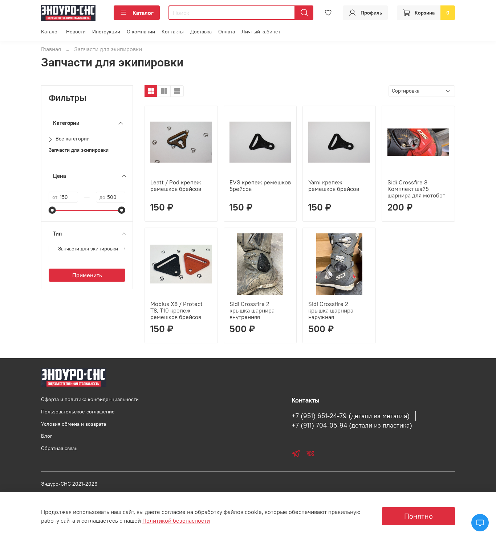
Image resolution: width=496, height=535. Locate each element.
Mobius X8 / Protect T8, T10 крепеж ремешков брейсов (176, 310)
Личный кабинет (260, 31)
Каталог (143, 12)
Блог (46, 436)
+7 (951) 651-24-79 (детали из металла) (351, 416)
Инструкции (106, 31)
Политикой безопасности (176, 520)
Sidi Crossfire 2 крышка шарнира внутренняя (252, 310)
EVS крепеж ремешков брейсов (260, 185)
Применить (87, 275)
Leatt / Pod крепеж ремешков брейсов (175, 185)
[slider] (52, 210)
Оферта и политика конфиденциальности (90, 399)
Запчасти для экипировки (79, 150)
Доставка (201, 31)
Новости (76, 31)
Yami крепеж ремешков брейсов (333, 185)
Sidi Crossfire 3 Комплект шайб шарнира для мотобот (416, 189)
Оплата (226, 31)
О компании (141, 31)
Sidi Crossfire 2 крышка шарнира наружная (330, 310)
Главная (51, 49)
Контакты (173, 31)
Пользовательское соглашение (78, 411)
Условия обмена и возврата (73, 424)
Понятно (418, 515)
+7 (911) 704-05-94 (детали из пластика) (352, 425)
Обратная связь (59, 448)
